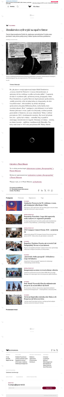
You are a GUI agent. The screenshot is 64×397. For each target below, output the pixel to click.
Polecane (21, 198)
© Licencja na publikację (16, 187)
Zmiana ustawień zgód (21, 358)
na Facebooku (37, 182)
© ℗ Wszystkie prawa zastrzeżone (19, 189)
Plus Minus (36, 6)
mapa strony (9, 376)
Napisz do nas (9, 360)
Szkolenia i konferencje (12, 372)
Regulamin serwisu (20, 360)
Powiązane (9, 198)
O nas (7, 357)
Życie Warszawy (47, 367)
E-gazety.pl (46, 358)
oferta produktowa (32, 376)
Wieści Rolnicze (47, 365)
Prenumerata (33, 360)
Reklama (32, 357)
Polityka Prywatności (20, 357)
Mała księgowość (47, 362)
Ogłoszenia (33, 358)
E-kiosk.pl (45, 357)
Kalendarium (19, 376)
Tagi (42, 198)
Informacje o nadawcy (21, 362)
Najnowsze (32, 198)
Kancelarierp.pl (47, 363)
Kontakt (8, 358)
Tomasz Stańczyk (15, 84)
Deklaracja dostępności (21, 363)
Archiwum (32, 362)
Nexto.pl (45, 360)
